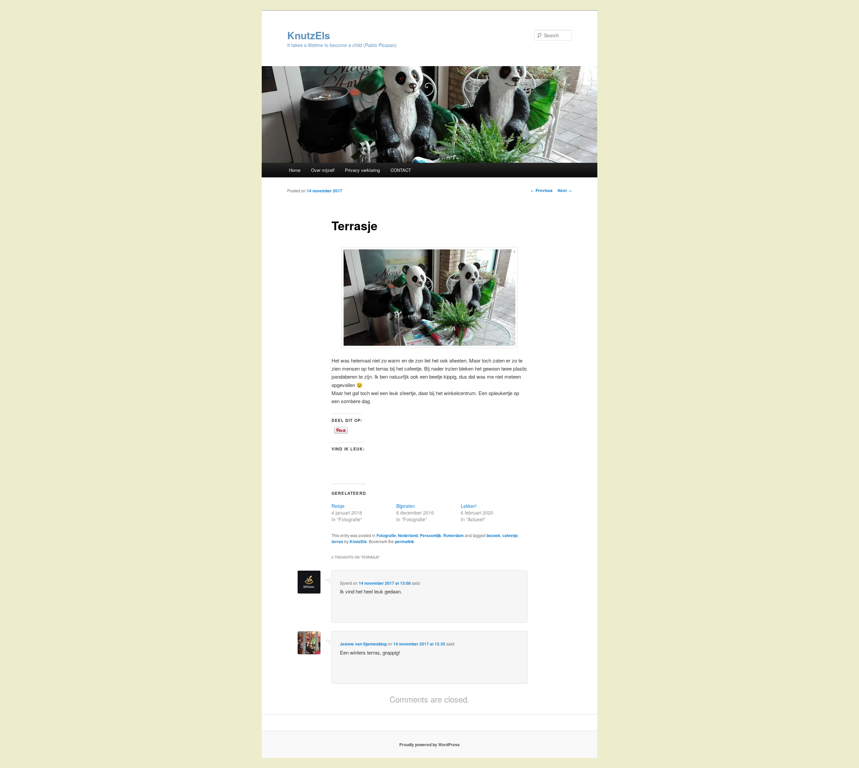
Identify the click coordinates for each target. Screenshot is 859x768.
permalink (404, 541)
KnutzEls (308, 35)
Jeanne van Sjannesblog (363, 644)
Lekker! (468, 505)
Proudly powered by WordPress (429, 744)
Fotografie (386, 535)
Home (294, 170)
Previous (541, 190)
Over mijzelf (323, 170)
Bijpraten (405, 505)
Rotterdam (453, 535)
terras (337, 541)
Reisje (338, 505)
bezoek (493, 535)
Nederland (408, 535)
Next (565, 190)
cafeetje (510, 535)
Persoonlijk (430, 535)
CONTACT (401, 170)
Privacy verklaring (362, 170)
